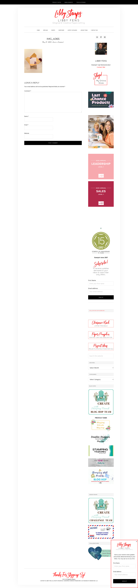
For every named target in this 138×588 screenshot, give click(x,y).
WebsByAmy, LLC (93, 580)
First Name (92, 280)
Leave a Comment (58, 42)
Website (26, 133)
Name (26, 116)
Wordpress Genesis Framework (72, 580)
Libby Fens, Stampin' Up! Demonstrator (69, 17)
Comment (27, 91)
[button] (101, 29)
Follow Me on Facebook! (97, 310)
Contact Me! (101, 67)
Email (26, 125)
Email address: (93, 288)
